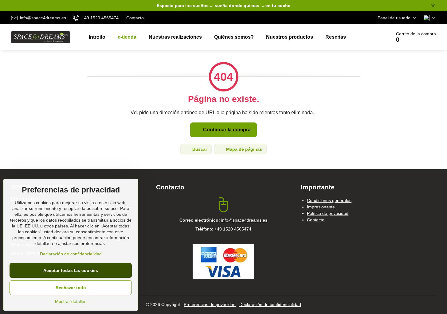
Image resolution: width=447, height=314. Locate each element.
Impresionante (321, 206)
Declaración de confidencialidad (270, 304)
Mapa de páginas (243, 149)
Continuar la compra (226, 129)
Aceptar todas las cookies (70, 270)
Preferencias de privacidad (210, 304)
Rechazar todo (71, 287)
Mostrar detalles (70, 301)
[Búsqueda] (369, 37)
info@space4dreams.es (244, 220)
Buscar (199, 149)
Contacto (315, 219)
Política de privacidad (327, 213)
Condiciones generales (329, 200)
